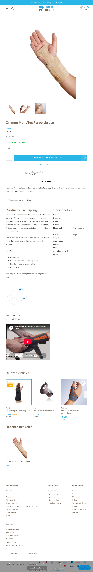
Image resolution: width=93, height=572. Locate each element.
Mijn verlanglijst (53, 500)
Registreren (52, 491)
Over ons (9, 491)
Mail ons (33, 554)
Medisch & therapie (79, 509)
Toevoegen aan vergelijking (20, 200)
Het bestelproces (12, 509)
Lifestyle (75, 512)
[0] (85, 8)
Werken (75, 494)
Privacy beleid (11, 500)
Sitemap (8, 515)
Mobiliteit (75, 506)
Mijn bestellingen (54, 494)
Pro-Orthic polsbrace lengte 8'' (18, 411)
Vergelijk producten (54, 503)
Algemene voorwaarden (14, 494)
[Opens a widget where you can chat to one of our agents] (84, 568)
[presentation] (88, 57)
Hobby (74, 500)
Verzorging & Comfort (79, 503)
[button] (7, 8)
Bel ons (14, 554)
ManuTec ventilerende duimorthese (70, 412)
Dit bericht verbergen (37, 568)
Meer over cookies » (58, 568)
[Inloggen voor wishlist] (84, 158)
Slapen (74, 497)
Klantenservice (11, 512)
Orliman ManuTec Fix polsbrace (18, 461)
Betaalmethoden (11, 503)
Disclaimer (9, 497)
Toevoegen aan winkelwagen (47, 158)
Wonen (74, 491)
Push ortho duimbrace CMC (44, 411)
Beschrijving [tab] (46, 181)
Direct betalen (46, 165)
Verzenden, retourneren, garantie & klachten (21, 506)
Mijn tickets (51, 497)
